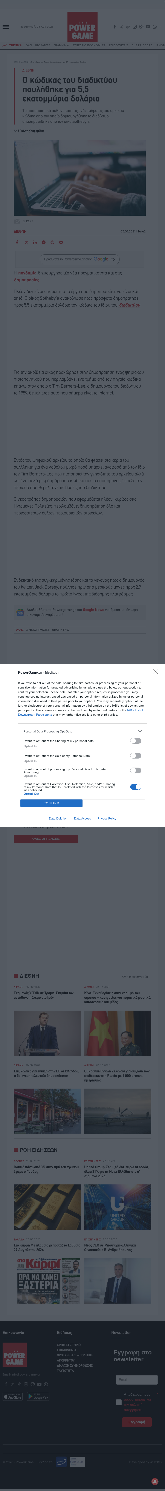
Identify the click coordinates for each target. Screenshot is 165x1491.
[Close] (157, 673)
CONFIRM (52, 803)
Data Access (82, 818)
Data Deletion (58, 818)
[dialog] (82, 745)
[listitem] (82, 731)
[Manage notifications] (154, 1481)
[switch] (135, 741)
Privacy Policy (107, 818)
